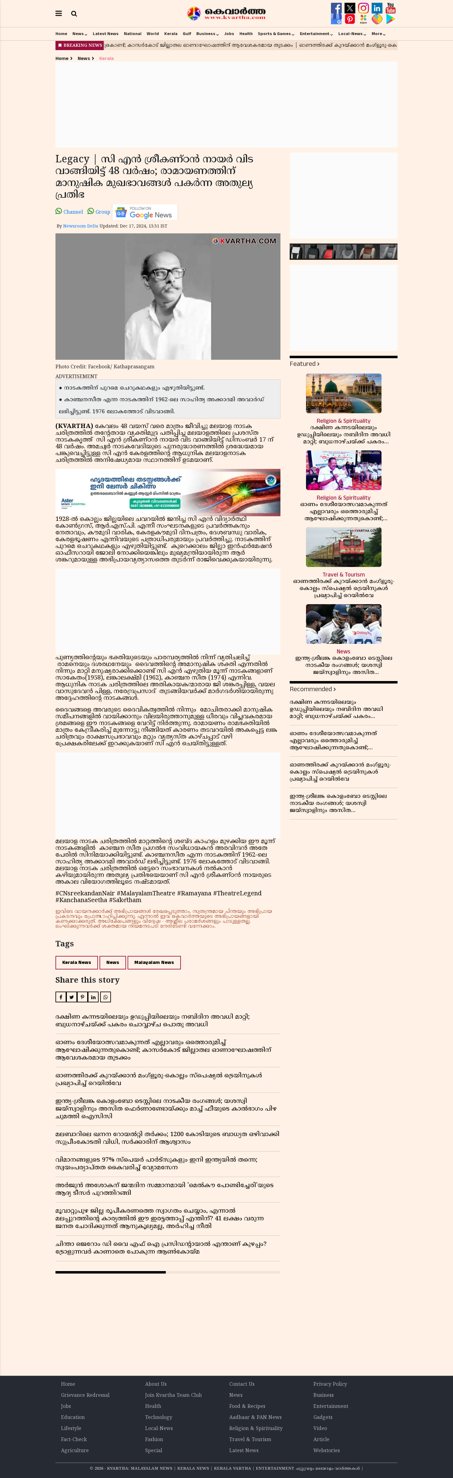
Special (153, 1451)
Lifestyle (71, 1429)
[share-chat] (378, 19)
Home (61, 34)
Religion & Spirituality (256, 1429)
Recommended (311, 689)
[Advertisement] (226, 104)
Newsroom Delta (80, 226)
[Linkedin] (378, 8)
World (153, 34)
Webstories (326, 1451)
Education (73, 1418)
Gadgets (323, 1418)
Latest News (106, 34)
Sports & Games (274, 34)
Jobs (229, 34)
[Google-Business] (337, 19)
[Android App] (391, 19)
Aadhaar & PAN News (255, 1418)
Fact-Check (74, 1440)
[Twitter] (350, 8)
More (377, 34)
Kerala (171, 34)
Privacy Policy (330, 1384)
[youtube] (391, 8)
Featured (303, 364)
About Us (156, 1384)
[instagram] (364, 8)
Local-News (350, 34)
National (132, 34)
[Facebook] (337, 8)
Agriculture (75, 1451)
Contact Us (242, 1384)
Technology (158, 1418)
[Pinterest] (350, 19)
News (78, 34)
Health (246, 34)
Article (321, 1440)
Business (205, 34)
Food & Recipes (247, 1407)
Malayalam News (154, 962)
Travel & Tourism (250, 1440)
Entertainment (314, 34)
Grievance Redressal (85, 1396)
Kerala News (76, 962)
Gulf (187, 34)
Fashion (154, 1440)
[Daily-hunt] (364, 19)
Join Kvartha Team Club (173, 1396)
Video (320, 1429)
